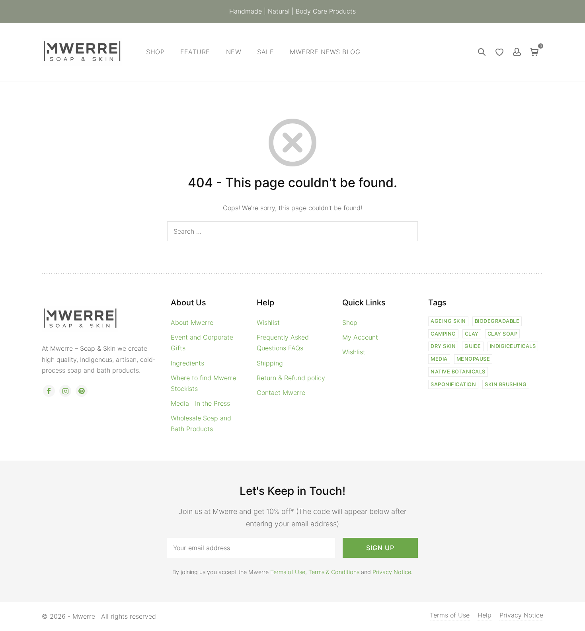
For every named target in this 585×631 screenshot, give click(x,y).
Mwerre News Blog (325, 52)
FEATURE (195, 52)
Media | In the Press (200, 403)
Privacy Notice (391, 571)
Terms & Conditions (333, 571)
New (234, 52)
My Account (360, 337)
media (439, 359)
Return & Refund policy (291, 378)
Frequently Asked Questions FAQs (283, 342)
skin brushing (506, 384)
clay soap (503, 334)
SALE (265, 52)
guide (472, 346)
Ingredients (187, 363)
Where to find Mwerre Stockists (203, 383)
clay (472, 334)
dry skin (443, 346)
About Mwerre (192, 322)
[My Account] (517, 52)
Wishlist (268, 322)
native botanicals (458, 372)
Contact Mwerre (281, 393)
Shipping (270, 363)
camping (443, 334)
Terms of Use (287, 571)
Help (484, 615)
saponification (453, 384)
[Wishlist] (499, 52)
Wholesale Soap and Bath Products (201, 423)
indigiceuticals (513, 346)
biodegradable (497, 321)
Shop (155, 52)
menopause (473, 359)
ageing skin (448, 321)
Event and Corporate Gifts (202, 342)
